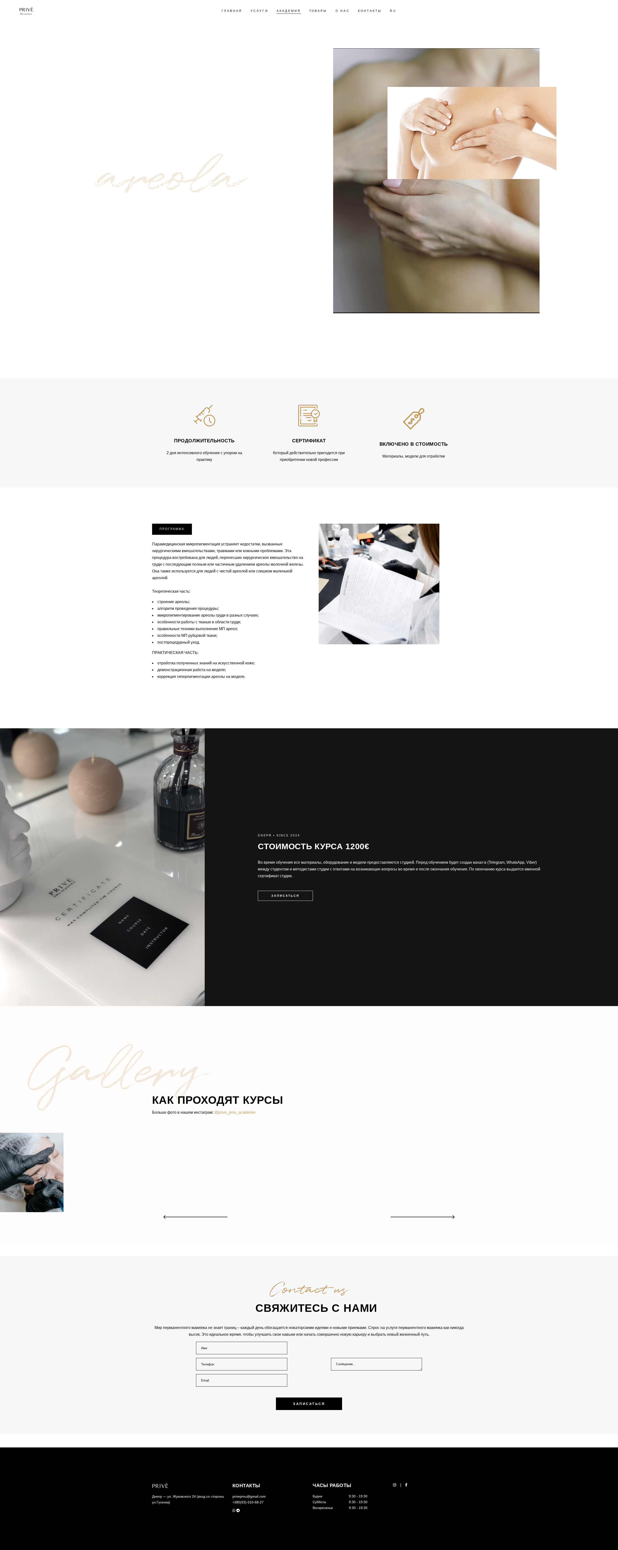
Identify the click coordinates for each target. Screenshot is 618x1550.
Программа (172, 529)
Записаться (285, 895)
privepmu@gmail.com (249, 1496)
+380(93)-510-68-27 (248, 1502)
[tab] (172, 529)
